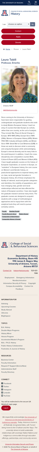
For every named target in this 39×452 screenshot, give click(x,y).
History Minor (6, 333)
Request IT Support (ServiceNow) (13, 366)
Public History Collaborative (12, 346)
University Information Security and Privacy (19, 444)
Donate (18, 42)
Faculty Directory (7, 372)
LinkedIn (7, 393)
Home (8, 49)
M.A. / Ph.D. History (8, 343)
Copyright (32, 283)
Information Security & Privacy (14, 283)
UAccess (4, 313)
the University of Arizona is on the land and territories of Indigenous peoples (19, 419)
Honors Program (7, 336)
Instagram (7, 390)
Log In (6, 408)
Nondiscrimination (19, 280)
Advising (4, 304)
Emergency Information (25, 278)
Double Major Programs (10, 330)
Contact (18, 31)
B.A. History (5, 327)
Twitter (6, 387)
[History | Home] (19, 13)
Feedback (19, 289)
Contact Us (7, 271)
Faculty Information (8, 363)
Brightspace (5, 316)
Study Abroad (6, 310)
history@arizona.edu (21, 271)
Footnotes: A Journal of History (13, 349)
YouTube (7, 396)
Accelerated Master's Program (12, 340)
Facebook (7, 383)
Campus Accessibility (14, 286)
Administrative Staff (8, 369)
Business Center (7, 360)
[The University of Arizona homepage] (12, 2)
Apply (18, 37)
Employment (9, 278)
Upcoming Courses (8, 307)
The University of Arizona (19, 449)
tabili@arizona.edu (10, 110)
